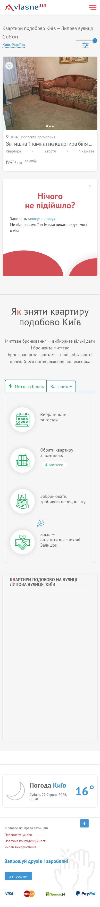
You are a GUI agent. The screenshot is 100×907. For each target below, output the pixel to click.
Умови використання (20, 847)
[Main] (25, 7)
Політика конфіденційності (25, 841)
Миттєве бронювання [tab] (26, 386)
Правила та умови (18, 835)
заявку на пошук (41, 218)
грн (20, 162)
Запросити (18, 876)
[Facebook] (84, 823)
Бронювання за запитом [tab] (61, 386)
